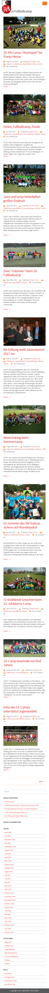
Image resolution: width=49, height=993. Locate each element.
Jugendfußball (27, 64)
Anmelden (8, 974)
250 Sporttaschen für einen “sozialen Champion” (21, 809)
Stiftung (34, 64)
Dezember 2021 (10, 839)
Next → (42, 781)
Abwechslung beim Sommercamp (15, 439)
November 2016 (10, 900)
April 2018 (8, 857)
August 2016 (9, 907)
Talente (40, 64)
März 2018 (8, 861)
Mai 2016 (7, 914)
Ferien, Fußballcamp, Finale (21, 126)
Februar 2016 (9, 925)
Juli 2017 (7, 875)
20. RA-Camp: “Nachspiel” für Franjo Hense (22, 54)
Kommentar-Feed (11, 981)
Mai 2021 (7, 843)
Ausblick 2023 (9, 802)
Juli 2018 (7, 854)
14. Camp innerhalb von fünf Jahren (22, 663)
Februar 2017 (9, 893)
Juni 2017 (8, 879)
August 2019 (9, 850)
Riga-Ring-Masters (11, 953)
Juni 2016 (8, 911)
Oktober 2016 (9, 904)
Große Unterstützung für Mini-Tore (16, 812)
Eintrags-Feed (9, 977)
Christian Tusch (35, 62)
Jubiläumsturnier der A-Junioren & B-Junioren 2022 (22, 805)
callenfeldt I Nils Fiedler (30, 991)
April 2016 (8, 918)
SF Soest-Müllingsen (28, 134)
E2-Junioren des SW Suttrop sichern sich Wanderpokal (21, 525)
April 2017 (8, 886)
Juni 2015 (8, 929)
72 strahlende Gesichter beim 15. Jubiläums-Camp (22, 601)
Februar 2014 (9, 932)
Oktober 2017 (9, 868)
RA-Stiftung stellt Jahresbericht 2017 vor (23, 351)
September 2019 (10, 847)
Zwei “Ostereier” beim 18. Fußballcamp (20, 273)
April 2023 (8, 832)
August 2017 (9, 872)
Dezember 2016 (10, 896)
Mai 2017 (7, 882)
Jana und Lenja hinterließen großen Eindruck (21, 198)
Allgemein (10, 64)
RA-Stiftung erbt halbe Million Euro (16, 816)
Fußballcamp (18, 64)
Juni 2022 (8, 836)
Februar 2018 (9, 864)
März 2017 (8, 889)
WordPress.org (10, 984)
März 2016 (8, 921)
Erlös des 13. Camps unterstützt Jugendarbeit (20, 709)
